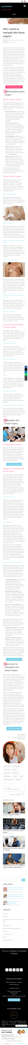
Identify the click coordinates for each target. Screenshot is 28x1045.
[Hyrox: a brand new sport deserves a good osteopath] (14, 823)
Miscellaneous (6, 925)
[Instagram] (21, 969)
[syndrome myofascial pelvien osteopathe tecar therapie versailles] (5, 903)
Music (4, 937)
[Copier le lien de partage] (26, 379)
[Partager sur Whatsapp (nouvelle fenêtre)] (26, 374)
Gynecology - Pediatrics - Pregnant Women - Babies (13, 920)
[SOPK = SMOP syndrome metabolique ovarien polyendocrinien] (5, 889)
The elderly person (7, 934)
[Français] (22, 1)
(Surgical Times (13, 154)
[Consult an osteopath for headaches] (14, 808)
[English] (25, 1)
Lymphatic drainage (7, 940)
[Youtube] (17, 969)
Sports (4, 913)
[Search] (23, 880)
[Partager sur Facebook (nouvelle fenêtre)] (26, 367)
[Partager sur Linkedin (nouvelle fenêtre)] (26, 372)
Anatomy (5, 931)
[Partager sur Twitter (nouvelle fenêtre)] (26, 369)
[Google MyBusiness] (10, 969)
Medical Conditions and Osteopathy (11, 928)
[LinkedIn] (14, 969)
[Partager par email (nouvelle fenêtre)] (26, 377)
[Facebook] (6, 969)
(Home (8, 120)
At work (5, 916)
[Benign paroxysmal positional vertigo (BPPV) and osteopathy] (14, 841)
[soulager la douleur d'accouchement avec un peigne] (5, 896)
